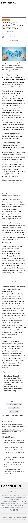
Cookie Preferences (20, 519)
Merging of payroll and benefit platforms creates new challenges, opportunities (12, 136)
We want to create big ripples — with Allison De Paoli (14, 458)
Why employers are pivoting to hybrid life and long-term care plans (14, 464)
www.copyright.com (19, 426)
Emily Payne (11, 31)
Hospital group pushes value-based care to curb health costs (13, 449)
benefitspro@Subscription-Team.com (16, 507)
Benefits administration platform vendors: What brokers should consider (12, 378)
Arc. (11, 517)
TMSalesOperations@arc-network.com (12, 429)
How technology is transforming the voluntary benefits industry (13, 389)
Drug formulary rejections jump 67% (14, 453)
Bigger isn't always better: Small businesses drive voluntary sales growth (14, 472)
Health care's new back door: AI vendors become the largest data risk (14, 443)
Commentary (6, 20)
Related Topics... (13, 401)
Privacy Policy (11, 519)
